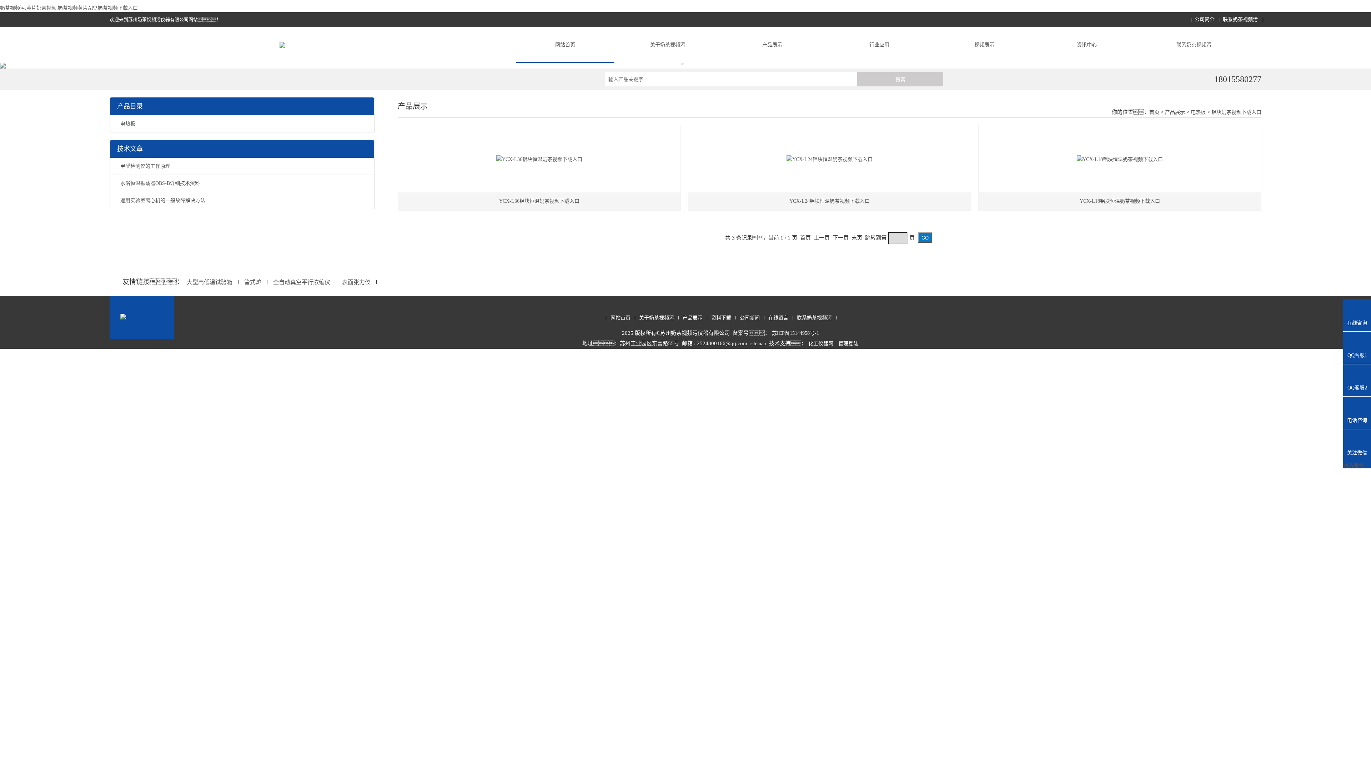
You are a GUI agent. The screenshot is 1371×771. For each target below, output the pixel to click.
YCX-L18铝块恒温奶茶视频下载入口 (1120, 201)
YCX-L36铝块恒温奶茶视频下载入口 (539, 201)
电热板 (127, 123)
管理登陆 (848, 343)
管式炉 (252, 282)
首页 (1154, 112)
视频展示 (984, 44)
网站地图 (1353, 465)
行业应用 (879, 44)
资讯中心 (1087, 44)
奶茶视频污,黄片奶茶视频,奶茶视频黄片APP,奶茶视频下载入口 (69, 8)
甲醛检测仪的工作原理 (145, 166)
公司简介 (1205, 19)
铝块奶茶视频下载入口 (1236, 112)
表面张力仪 (356, 282)
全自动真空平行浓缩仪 (301, 282)
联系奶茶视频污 (1240, 19)
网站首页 (565, 44)
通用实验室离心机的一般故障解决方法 (162, 200)
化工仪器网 (820, 343)
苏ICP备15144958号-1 (795, 333)
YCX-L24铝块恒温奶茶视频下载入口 (829, 201)
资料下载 (721, 318)
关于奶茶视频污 (667, 44)
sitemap (758, 343)
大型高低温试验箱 (209, 282)
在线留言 (778, 318)
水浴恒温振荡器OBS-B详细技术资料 (160, 183)
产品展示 (772, 44)
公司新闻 (750, 318)
